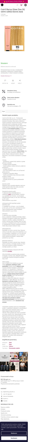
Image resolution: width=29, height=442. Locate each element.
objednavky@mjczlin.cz (9, 391)
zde (2, 429)
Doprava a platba (5, 407)
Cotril (9, 194)
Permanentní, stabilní (14, 348)
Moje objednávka (5, 419)
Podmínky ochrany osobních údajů (9, 417)
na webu (10, 251)
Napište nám (4, 413)
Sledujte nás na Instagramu (5, 357)
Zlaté (10, 342)
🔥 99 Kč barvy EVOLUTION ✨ (14, 1)
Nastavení (14, 433)
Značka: (4, 15)
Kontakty (3, 409)
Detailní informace (5, 76)
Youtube (5, 400)
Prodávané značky (5, 411)
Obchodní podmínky (6, 415)
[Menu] (25, 5)
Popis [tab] (3, 111)
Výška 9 (11, 346)
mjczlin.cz (5, 398)
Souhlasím (14, 438)
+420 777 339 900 (7, 394)
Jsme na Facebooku (8, 396)
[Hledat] (17, 5)
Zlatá (10, 344)
